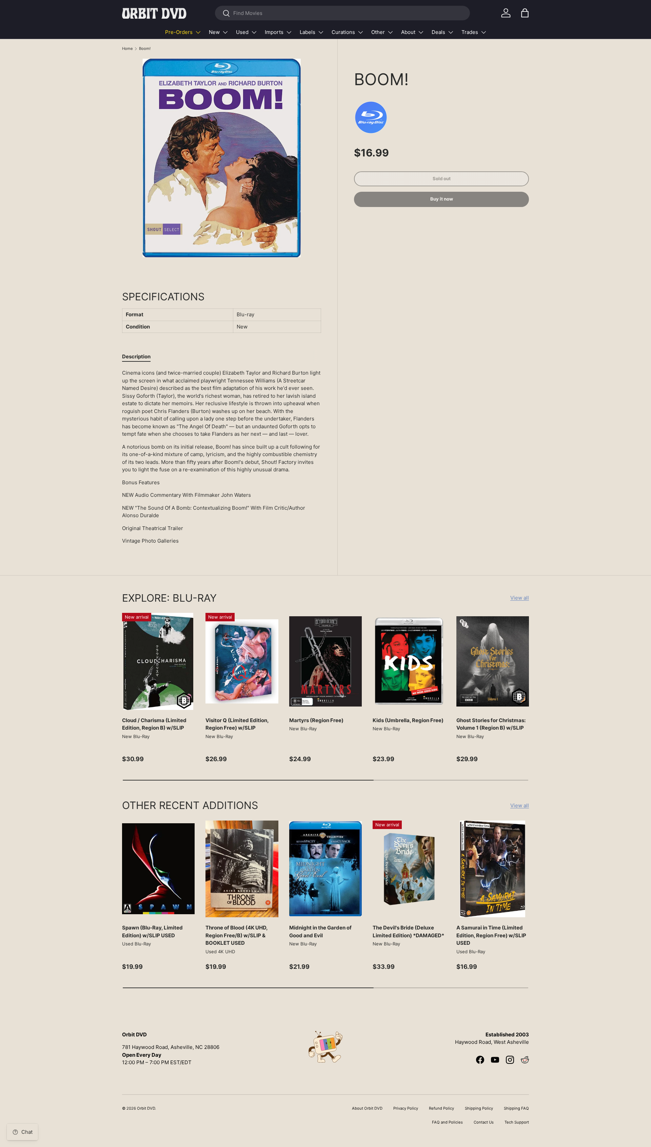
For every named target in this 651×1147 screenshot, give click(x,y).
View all (519, 598)
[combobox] (342, 13)
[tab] (136, 356)
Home (127, 48)
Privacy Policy (405, 1108)
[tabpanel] (221, 457)
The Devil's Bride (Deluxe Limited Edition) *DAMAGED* (408, 931)
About (408, 32)
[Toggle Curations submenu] (360, 32)
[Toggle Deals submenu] (451, 32)
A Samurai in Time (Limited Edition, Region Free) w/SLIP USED (491, 935)
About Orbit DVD (367, 1108)
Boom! (145, 48)
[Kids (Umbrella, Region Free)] (409, 661)
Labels (307, 32)
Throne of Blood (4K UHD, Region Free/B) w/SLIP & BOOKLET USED (236, 935)
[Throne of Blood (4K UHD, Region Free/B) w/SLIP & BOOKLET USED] (241, 869)
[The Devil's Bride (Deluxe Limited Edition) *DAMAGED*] (409, 869)
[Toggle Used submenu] (254, 32)
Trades (469, 32)
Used (242, 32)
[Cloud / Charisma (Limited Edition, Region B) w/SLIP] (158, 661)
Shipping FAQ (516, 1108)
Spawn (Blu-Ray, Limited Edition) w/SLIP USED (152, 931)
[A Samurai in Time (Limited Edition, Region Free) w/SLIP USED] (492, 869)
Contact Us (484, 1122)
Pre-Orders (179, 32)
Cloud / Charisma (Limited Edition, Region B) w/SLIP (154, 724)
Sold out (442, 178)
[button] (524, 12)
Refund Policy (441, 1108)
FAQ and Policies (447, 1122)
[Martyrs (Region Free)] (325, 661)
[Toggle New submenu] (225, 32)
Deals (438, 32)
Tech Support (517, 1122)
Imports (274, 32)
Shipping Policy (479, 1108)
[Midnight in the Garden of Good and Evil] (325, 869)
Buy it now (441, 199)
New (214, 32)
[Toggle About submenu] (421, 32)
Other (378, 32)
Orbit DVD (146, 1108)
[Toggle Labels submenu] (321, 32)
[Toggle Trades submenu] (483, 32)
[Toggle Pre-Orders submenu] (198, 32)
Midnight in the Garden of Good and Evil (320, 931)
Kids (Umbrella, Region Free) (408, 720)
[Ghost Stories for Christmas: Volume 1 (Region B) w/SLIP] (492, 661)
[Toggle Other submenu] (390, 32)
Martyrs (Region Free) (316, 720)
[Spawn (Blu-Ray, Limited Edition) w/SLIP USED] (158, 869)
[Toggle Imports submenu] (289, 32)
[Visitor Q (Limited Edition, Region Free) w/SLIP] (241, 661)
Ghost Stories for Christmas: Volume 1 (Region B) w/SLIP (491, 724)
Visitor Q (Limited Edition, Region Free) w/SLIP (237, 724)
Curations (343, 32)
